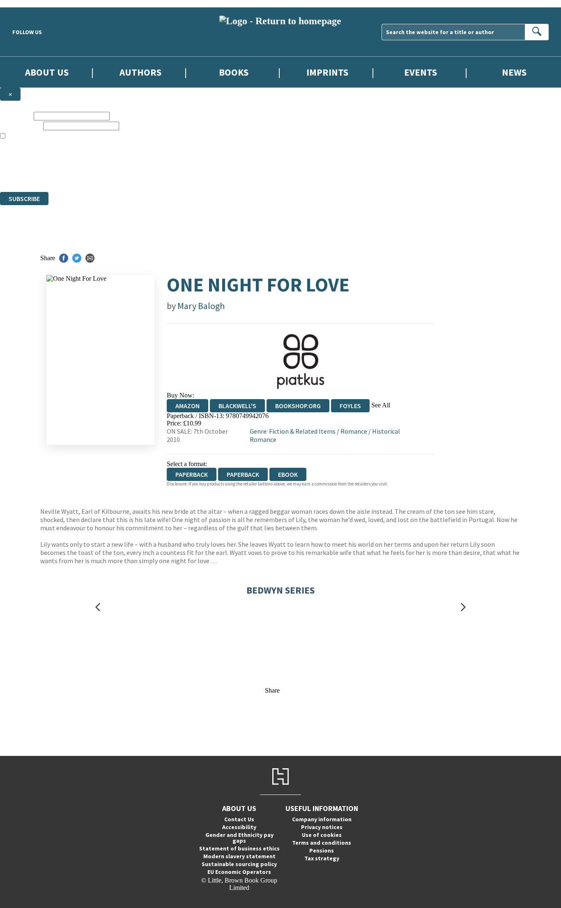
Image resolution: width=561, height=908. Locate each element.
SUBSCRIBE (24, 198)
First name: (16, 115)
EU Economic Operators (239, 872)
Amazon (187, 406)
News (514, 72)
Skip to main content (26, 3)
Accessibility (239, 827)
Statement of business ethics (239, 848)
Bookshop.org (298, 406)
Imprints (327, 72)
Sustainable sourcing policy (239, 864)
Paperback (243, 474)
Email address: (20, 125)
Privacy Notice (162, 173)
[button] (98, 607)
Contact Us (239, 819)
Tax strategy (321, 858)
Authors (140, 72)
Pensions (321, 850)
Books (233, 72)
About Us (47, 72)
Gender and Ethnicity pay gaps (239, 837)
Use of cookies (322, 835)
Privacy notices (322, 827)
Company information (322, 819)
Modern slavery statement (239, 856)
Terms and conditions (321, 842)
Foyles (350, 406)
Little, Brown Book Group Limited (101, 158)
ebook (288, 474)
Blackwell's (237, 406)
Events (420, 72)
